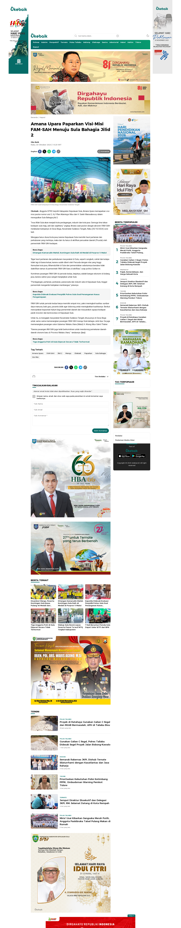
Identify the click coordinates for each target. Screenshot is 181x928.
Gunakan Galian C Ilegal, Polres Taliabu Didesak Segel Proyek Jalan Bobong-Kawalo (85, 743)
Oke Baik (35, 142)
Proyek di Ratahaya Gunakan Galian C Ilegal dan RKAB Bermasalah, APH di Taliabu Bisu (85, 723)
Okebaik (77, 353)
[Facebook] (40, 151)
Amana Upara (37, 353)
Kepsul (42, 117)
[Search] (117, 36)
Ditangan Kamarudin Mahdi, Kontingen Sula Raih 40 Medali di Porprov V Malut (70, 253)
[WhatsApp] (49, 151)
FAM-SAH (50, 353)
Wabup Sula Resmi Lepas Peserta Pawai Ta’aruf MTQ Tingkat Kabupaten (70, 627)
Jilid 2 (60, 353)
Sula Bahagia (100, 353)
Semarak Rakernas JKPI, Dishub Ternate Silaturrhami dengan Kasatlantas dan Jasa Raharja (84, 762)
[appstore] (124, 456)
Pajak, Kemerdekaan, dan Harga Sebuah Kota (131, 273)
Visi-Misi (35, 357)
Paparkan (88, 353)
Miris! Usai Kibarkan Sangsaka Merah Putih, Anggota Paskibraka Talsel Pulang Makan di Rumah (85, 821)
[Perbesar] (71, 201)
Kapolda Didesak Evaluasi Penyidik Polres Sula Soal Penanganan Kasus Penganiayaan (66, 295)
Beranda (34, 117)
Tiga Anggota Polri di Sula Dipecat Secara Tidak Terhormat (61, 342)
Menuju (68, 353)
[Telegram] (54, 151)
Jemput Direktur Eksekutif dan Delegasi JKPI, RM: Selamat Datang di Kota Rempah (84, 802)
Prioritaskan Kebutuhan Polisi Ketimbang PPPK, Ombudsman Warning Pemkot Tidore (84, 782)
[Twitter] (44, 151)
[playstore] (138, 456)
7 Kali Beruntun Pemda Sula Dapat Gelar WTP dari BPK (97, 626)
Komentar (105, 151)
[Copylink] (58, 151)
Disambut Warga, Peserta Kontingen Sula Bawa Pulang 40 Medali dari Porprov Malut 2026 (42, 604)
